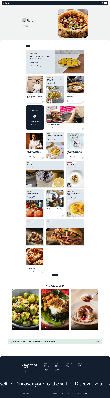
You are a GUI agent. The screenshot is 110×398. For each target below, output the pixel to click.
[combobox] (80, 46)
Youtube (79, 368)
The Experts (58, 3)
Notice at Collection (77, 393)
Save (39, 65)
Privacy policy (62, 393)
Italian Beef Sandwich (52, 223)
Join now (26, 371)
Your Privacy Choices (69, 393)
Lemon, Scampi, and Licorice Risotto (73, 194)
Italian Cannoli (30, 223)
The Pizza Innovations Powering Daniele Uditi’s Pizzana (54, 209)
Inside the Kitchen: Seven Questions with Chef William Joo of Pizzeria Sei (34, 96)
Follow (26, 26)
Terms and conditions (55, 393)
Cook (33, 65)
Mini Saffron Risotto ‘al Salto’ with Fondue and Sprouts (40, 57)
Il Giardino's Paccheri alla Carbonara (55, 135)
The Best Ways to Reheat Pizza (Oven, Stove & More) (34, 267)
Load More (55, 274)
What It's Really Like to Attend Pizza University (74, 95)
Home (45, 3)
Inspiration (63, 3)
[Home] (6, 3)
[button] (102, 3)
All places (45, 370)
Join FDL (67, 366)
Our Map (48, 3)
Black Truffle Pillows (71, 164)
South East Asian (47, 328)
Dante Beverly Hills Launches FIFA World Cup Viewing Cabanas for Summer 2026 (75, 152)
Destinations (46, 369)
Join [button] (105, 3)
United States (85, 393)
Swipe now (97, 341)
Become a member (35, 124)
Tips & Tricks (57, 369)
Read (50, 127)
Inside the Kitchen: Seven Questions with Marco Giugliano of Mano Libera (34, 152)
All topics (56, 370)
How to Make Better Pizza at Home (55, 124)
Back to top (103, 353)
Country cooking (18, 328)
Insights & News (57, 365)
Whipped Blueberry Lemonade (34, 164)
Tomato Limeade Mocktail (32, 193)
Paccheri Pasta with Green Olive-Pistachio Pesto (54, 80)
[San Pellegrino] (33, 393)
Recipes (56, 366)
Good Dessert (76, 328)
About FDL (68, 365)
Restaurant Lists (53, 3)
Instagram (79, 365)
